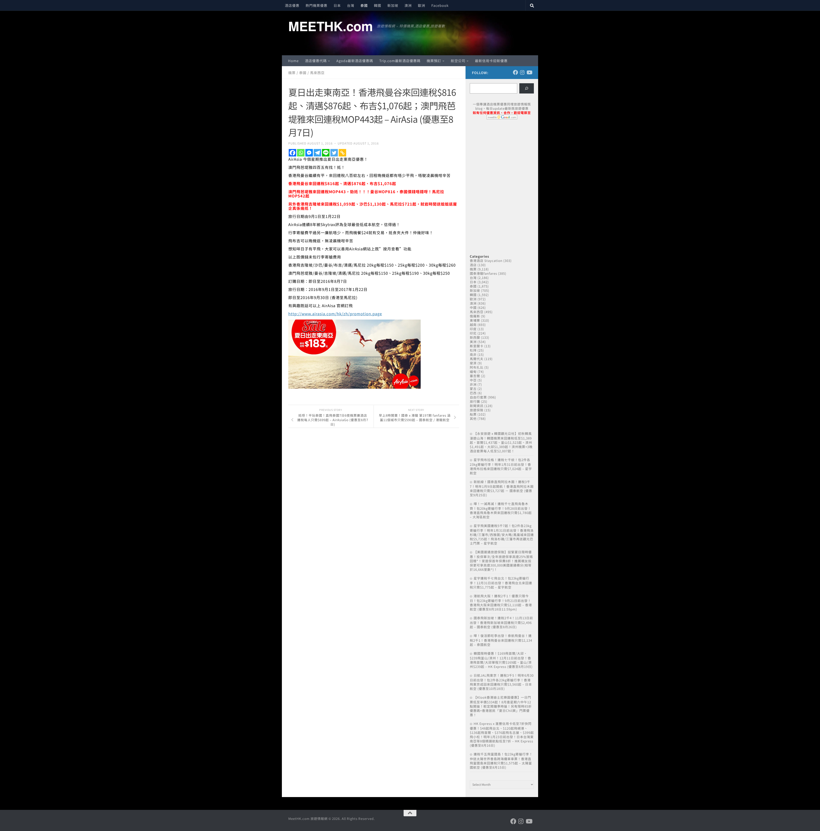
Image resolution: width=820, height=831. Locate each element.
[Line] (325, 152)
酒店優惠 (292, 5)
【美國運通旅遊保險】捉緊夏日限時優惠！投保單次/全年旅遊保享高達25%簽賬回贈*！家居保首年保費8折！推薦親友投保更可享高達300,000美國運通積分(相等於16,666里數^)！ (501, 561)
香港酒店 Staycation (486, 260)
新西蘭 (475, 337)
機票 (292, 72)
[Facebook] (292, 152)
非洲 (473, 384)
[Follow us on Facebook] (515, 72)
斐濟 (473, 363)
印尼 (473, 333)
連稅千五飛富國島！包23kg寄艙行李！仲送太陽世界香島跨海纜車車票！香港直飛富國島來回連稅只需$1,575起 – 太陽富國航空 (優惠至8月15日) (501, 761)
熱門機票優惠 (316, 5)
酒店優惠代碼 (316, 60)
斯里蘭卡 (476, 346)
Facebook (440, 5)
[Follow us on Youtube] (529, 72)
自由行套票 (478, 397)
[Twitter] (334, 152)
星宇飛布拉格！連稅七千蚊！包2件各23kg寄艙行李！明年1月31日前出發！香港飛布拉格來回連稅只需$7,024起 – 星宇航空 (501, 466)
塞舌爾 (475, 376)
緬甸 (473, 371)
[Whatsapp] (301, 152)
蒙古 (473, 388)
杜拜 (473, 350)
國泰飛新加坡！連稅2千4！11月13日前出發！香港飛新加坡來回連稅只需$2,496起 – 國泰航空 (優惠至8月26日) (501, 622)
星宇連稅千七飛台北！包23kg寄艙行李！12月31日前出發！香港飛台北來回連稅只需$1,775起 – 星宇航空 (501, 582)
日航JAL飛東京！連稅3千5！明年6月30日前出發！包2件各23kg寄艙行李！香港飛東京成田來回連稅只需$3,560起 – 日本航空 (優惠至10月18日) (502, 682)
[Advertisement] (502, 155)
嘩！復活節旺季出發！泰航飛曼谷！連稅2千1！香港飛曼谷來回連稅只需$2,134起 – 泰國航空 (501, 640)
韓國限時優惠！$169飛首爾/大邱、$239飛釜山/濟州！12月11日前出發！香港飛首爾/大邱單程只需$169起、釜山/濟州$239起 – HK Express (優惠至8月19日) (501, 660)
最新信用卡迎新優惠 (491, 60)
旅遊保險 (476, 410)
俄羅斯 (475, 316)
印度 (473, 329)
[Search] (526, 88)
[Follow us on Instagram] (522, 72)
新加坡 (392, 5)
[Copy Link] (342, 152)
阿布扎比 (476, 367)
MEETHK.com (330, 25)
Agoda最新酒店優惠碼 (354, 60)
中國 (473, 307)
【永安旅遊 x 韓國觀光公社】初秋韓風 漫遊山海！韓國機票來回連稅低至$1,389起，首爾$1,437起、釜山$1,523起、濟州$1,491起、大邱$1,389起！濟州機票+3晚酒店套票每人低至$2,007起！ (501, 442)
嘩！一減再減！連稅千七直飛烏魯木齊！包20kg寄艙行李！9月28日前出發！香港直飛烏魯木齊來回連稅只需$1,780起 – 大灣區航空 (501, 510)
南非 (473, 354)
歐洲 (421, 5)
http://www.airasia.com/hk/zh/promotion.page (335, 313)
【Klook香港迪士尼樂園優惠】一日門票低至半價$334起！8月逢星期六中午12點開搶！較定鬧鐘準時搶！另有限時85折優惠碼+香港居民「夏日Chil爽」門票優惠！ (501, 706)
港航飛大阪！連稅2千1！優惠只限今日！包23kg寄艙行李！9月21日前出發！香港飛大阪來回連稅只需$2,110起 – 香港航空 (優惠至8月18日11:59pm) (501, 602)
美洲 (473, 341)
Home (293, 60)
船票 (473, 414)
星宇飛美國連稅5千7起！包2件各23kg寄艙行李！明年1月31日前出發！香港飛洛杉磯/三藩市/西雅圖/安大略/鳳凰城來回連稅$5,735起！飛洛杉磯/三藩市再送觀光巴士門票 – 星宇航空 (502, 534)
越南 (473, 324)
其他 (473, 418)
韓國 (377, 5)
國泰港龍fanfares (483, 273)
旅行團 (475, 401)
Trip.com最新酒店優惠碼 (399, 60)
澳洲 (408, 5)
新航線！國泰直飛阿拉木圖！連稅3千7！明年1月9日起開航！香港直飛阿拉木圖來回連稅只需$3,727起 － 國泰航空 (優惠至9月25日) (502, 488)
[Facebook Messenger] (309, 152)
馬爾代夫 (476, 358)
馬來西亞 (317, 72)
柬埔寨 (475, 320)
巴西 (473, 393)
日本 (337, 5)
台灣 (350, 5)
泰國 (364, 5)
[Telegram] (317, 152)
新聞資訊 (476, 405)
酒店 (473, 265)
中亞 (473, 380)
